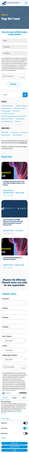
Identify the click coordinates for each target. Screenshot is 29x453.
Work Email (5, 299)
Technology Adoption (21, 106)
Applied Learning (6, 108)
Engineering (24, 132)
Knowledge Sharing (6, 121)
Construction (14, 132)
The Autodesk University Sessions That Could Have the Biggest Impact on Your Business (14, 183)
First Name (5, 317)
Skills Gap (18, 121)
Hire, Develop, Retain (19, 108)
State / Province (6, 336)
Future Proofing (5, 111)
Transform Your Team (7, 113)
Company (5, 308)
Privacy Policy (13, 65)
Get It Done (16, 111)
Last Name (5, 327)
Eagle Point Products (7, 119)
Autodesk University (7, 106)
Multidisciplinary (17, 135)
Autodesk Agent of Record (9, 355)
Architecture (4, 132)
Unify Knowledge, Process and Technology (13, 116)
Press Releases (20, 119)
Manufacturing (5, 135)
